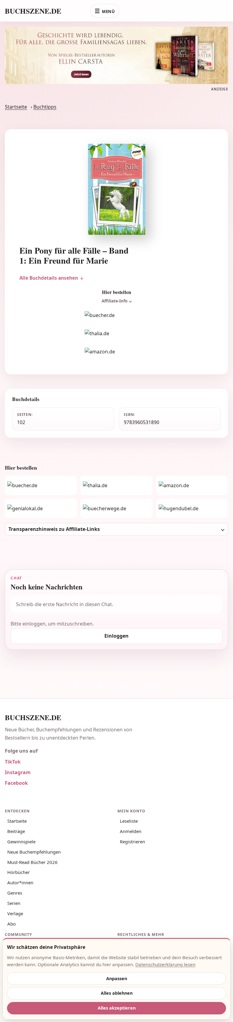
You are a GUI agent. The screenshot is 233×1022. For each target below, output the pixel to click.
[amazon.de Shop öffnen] (116, 352)
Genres (14, 893)
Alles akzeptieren (117, 1008)
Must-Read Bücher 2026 (32, 862)
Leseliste (129, 821)
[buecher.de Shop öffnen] (116, 315)
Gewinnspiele (21, 841)
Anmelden (130, 831)
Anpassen (116, 978)
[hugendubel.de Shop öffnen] (192, 508)
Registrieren (132, 841)
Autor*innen (20, 882)
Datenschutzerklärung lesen (165, 964)
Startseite (16, 106)
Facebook (16, 783)
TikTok (13, 761)
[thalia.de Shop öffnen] (116, 334)
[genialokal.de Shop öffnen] (41, 508)
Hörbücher (18, 872)
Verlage (15, 913)
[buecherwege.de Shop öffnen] (116, 508)
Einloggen (116, 635)
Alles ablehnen (117, 993)
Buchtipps (44, 106)
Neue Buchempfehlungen (34, 852)
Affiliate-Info (114, 301)
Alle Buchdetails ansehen (48, 278)
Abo (11, 924)
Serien (13, 903)
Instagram (18, 772)
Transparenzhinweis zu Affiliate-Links (54, 529)
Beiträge (16, 831)
